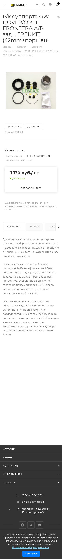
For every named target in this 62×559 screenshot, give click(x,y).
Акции (7, 457)
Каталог (9, 449)
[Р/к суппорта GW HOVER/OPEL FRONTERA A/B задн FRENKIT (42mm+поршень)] (31, 90)
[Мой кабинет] (50, 5)
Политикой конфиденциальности (30, 547)
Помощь (9, 482)
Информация (12, 474)
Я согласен (31, 553)
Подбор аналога (31, 188)
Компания (10, 465)
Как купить (13, 227)
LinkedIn (22, 525)
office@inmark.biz (33, 501)
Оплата (34, 227)
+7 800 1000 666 (32, 495)
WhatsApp (39, 525)
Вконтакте (31, 525)
